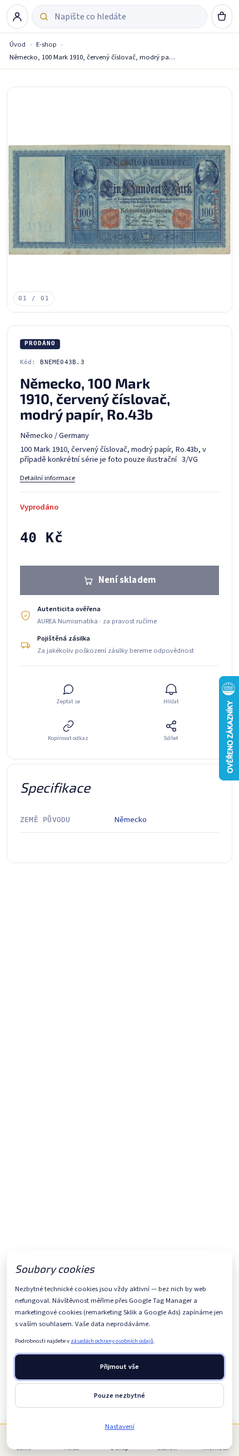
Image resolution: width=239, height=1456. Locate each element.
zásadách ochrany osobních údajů (112, 1341)
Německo (130, 819)
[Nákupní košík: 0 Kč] (222, 16)
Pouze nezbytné (119, 1395)
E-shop (46, 44)
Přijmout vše (119, 1367)
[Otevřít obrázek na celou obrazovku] (119, 199)
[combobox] (127, 16)
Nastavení (120, 1427)
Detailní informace (47, 478)
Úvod (17, 44)
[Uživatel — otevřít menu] (17, 16)
